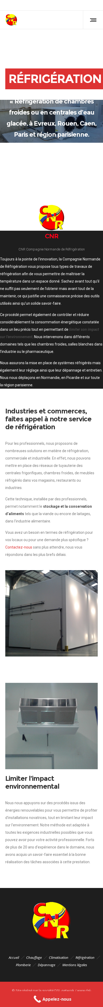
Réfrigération (85, 957)
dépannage (71, 370)
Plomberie (23, 964)
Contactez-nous (18, 547)
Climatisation (58, 957)
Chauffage (34, 957)
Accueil (14, 957)
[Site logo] (11, 20)
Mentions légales (74, 964)
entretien (94, 370)
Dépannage (46, 964)
